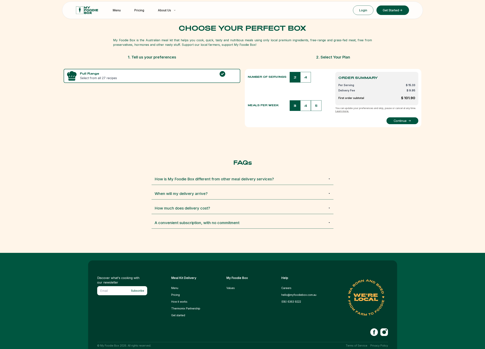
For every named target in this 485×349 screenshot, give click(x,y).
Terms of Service (356, 345)
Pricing (139, 10)
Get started (178, 315)
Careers (286, 288)
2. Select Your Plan (333, 57)
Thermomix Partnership (185, 308)
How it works (179, 301)
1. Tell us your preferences (152, 57)
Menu (117, 10)
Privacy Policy (379, 345)
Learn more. (342, 111)
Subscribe (137, 290)
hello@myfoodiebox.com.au (298, 294)
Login (363, 10)
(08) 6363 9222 (291, 301)
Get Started (391, 10)
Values (230, 288)
